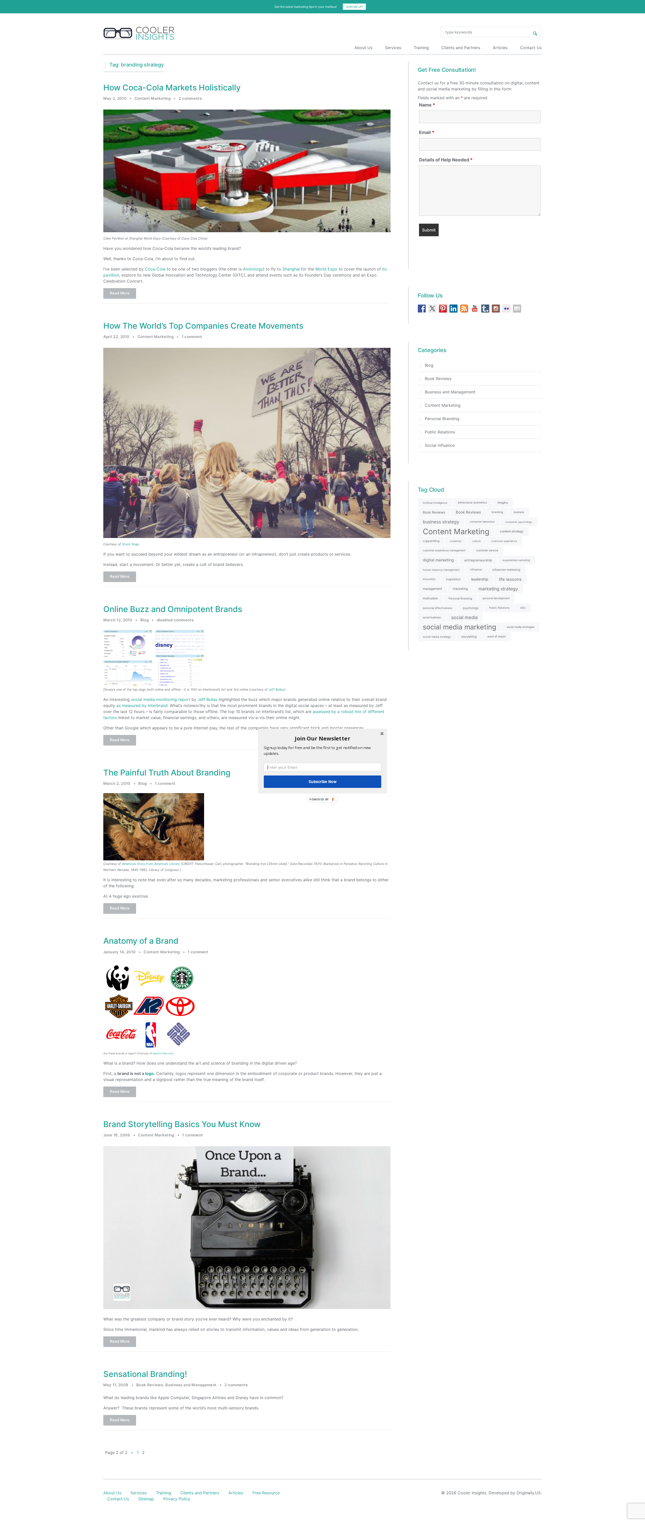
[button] (322, 738)
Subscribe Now (322, 781)
